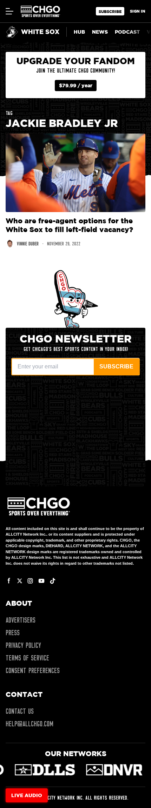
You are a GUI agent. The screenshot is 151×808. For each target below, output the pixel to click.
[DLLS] (43, 769)
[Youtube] (41, 580)
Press (13, 633)
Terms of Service (27, 658)
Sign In (137, 11)
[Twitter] (19, 581)
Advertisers (20, 620)
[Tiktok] (52, 580)
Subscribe (110, 11)
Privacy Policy (23, 645)
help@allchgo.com (29, 724)
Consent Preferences (33, 670)
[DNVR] (112, 769)
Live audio (26, 795)
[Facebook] (9, 580)
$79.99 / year (75, 85)
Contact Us (20, 711)
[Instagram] (30, 580)
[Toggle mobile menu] (9, 11)
